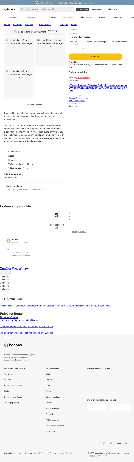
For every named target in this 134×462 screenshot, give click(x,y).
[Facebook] (121, 345)
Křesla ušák (67, 306)
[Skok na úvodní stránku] (9, 9)
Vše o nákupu (10, 374)
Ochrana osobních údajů (35, 453)
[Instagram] (128, 345)
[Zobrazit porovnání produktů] (123, 9)
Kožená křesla (89, 306)
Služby (48, 374)
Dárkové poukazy (53, 397)
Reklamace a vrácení (13, 385)
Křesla (48, 24)
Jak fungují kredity (11, 403)
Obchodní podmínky (12, 453)
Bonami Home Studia (13, 397)
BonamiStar (50, 431)
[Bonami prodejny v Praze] (104, 382)
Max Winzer (30, 306)
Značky (49, 391)
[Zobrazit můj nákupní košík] (128, 9)
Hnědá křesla (42, 306)
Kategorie (17, 24)
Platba (6, 391)
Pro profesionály (52, 408)
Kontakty (49, 380)
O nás (48, 385)
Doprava (7, 380)
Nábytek (29, 24)
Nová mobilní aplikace (55, 426)
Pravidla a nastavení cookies (61, 453)
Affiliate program (52, 420)
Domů (7, 24)
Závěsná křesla (103, 306)
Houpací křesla (55, 306)
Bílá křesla (78, 306)
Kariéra (49, 403)
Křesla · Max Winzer (15, 306)
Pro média (50, 414)
